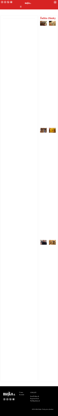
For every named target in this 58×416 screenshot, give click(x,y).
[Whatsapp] (5, 2)
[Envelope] (11, 2)
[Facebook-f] (2, 2)
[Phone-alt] (8, 2)
